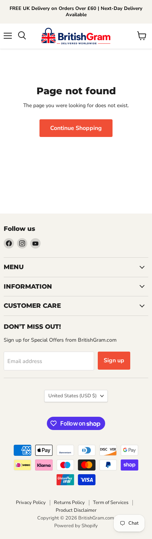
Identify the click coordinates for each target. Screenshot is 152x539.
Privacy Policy (31, 502)
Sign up (114, 360)
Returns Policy (69, 502)
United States (72, 395)
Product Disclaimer (76, 510)
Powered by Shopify (76, 525)
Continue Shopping (76, 128)
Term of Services (110, 502)
